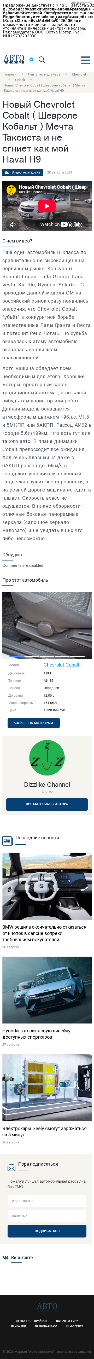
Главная (10, 74)
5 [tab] (77, 656)
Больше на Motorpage (34, 723)
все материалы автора (47, 804)
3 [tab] (47, 656)
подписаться (47, 1231)
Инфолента (74, 1326)
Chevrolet (79, 74)
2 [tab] (32, 656)
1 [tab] (16, 656)
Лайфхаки (18, 1326)
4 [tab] (62, 656)
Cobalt (20, 80)
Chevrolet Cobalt (61, 665)
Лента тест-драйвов (44, 74)
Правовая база (46, 1326)
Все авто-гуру (67, 1321)
